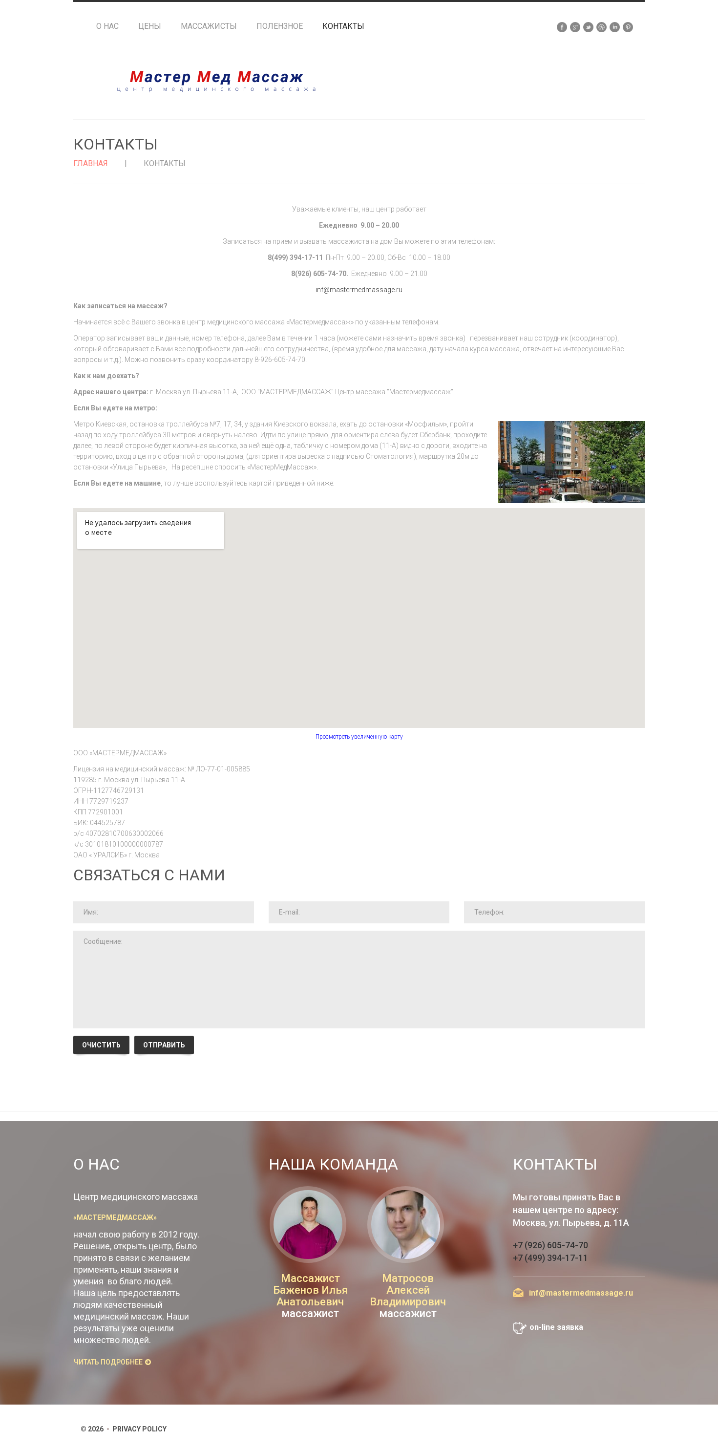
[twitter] (588, 26)
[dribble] (601, 26)
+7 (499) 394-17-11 (550, 1258)
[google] (575, 26)
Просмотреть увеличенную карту (359, 736)
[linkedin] (615, 26)
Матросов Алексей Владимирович (408, 1290)
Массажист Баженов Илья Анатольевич (310, 1290)
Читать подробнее (108, 1362)
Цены (149, 26)
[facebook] (562, 26)
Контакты (343, 26)
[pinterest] (628, 26)
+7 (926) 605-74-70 (550, 1245)
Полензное (279, 26)
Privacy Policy (139, 1429)
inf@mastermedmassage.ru (359, 290)
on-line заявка (556, 1327)
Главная (90, 163)
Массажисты (209, 26)
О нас (107, 26)
